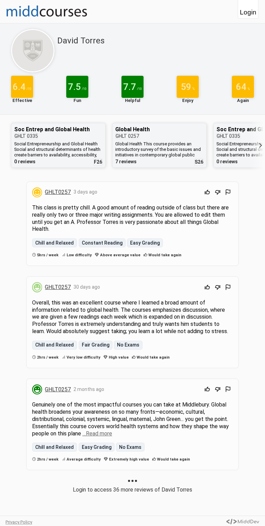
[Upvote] (207, 193)
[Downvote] (218, 193)
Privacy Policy (19, 522)
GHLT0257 (58, 192)
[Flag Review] (228, 193)
